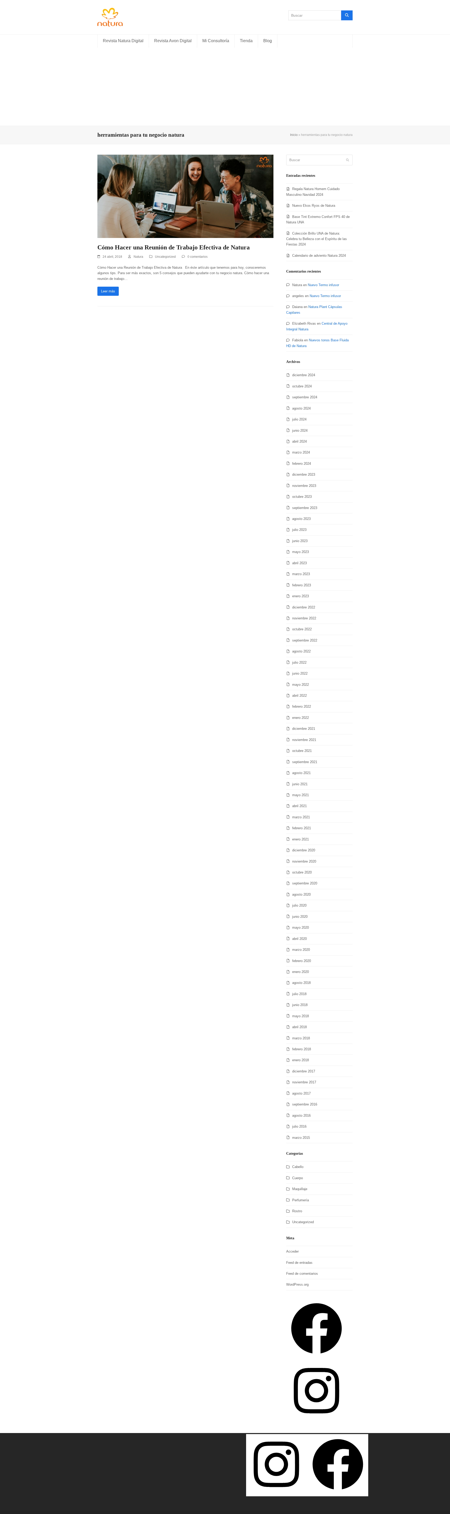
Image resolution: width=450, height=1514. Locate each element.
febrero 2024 (301, 464)
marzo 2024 (301, 452)
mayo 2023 (300, 552)
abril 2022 (299, 696)
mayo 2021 (300, 795)
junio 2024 (300, 430)
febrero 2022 (301, 706)
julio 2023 (299, 530)
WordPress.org (297, 1284)
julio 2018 (299, 994)
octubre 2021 (302, 751)
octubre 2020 (302, 872)
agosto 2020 (301, 894)
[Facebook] (316, 1357)
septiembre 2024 (304, 397)
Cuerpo (297, 1178)
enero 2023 (300, 596)
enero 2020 (300, 972)
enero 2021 (300, 839)
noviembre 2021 (304, 740)
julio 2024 (299, 419)
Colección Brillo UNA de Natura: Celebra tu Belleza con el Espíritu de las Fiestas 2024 (316, 239)
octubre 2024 (302, 386)
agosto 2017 (301, 1093)
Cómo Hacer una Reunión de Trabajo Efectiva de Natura (173, 247)
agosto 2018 (301, 983)
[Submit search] (347, 160)
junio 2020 (300, 917)
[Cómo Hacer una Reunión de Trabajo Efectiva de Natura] (185, 196)
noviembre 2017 (304, 1082)
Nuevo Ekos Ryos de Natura (313, 206)
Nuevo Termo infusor (323, 285)
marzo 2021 (301, 817)
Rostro (297, 1211)
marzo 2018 (301, 1038)
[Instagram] (316, 1420)
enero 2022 (300, 718)
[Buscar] (347, 15)
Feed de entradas (299, 1263)
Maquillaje (299, 1189)
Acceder (292, 1251)
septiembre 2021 (304, 762)
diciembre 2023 (303, 474)
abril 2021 (299, 806)
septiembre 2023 (304, 508)
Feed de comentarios (302, 1274)
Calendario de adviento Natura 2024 (319, 255)
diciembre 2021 (303, 729)
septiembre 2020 (304, 883)
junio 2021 (300, 784)
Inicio (294, 135)
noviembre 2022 (304, 618)
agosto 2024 (301, 408)
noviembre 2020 (304, 861)
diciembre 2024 (303, 375)
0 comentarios (198, 257)
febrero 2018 (301, 1049)
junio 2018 (300, 1005)
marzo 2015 (301, 1138)
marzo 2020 (301, 950)
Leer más (108, 291)
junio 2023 (300, 541)
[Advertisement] (225, 86)
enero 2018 (300, 1060)
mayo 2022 (300, 685)
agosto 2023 (301, 519)
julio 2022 (299, 662)
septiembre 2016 (304, 1104)
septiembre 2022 (304, 640)
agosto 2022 (301, 651)
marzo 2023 (301, 574)
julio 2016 (299, 1126)
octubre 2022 (302, 629)
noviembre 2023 (304, 486)
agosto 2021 (301, 773)
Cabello (297, 1167)
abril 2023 (299, 563)
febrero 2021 (301, 828)
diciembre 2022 (303, 607)
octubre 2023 (302, 497)
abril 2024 (299, 441)
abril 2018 (299, 1027)
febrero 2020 (301, 961)
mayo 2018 (300, 1016)
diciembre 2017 (303, 1071)
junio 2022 (300, 673)
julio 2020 (299, 905)
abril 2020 (299, 939)
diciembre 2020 (303, 850)
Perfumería (300, 1200)
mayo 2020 (300, 927)
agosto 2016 (301, 1115)
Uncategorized (165, 257)
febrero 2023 (301, 585)
